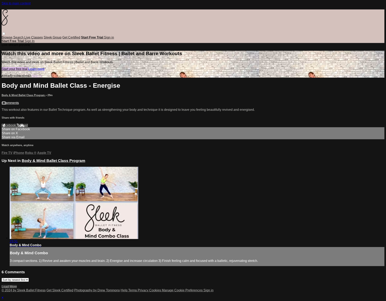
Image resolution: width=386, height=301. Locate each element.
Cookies (155, 290)
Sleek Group (53, 37)
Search (18, 37)
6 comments (10, 103)
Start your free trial (15, 69)
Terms (133, 290)
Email (24, 125)
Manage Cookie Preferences (182, 290)
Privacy (143, 290)
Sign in (109, 37)
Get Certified (71, 37)
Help (124, 290)
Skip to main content (16, 3)
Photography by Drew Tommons (97, 290)
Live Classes (33, 37)
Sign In (30, 41)
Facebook (9, 125)
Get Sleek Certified (59, 290)
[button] (3, 33)
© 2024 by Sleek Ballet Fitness (24, 290)
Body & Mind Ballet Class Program (24, 95)
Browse (7, 37)
